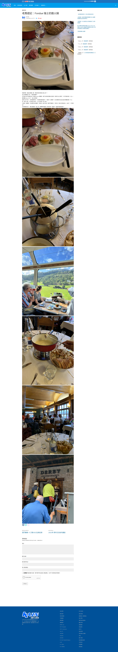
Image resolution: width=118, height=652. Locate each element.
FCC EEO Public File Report (65, 640)
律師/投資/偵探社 (82, 620)
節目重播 (31, 5)
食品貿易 (80, 626)
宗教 (80, 635)
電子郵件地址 (25, 561)
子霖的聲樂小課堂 (81, 31)
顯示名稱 (24, 556)
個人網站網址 (25, 567)
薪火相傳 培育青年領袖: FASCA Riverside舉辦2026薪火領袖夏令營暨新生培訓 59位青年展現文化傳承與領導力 (86, 27)
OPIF (61, 642)
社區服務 (80, 644)
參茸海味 (80, 646)
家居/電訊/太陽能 (82, 633)
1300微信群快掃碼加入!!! (89, 52)
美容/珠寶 (81, 613)
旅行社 (80, 629)
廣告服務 (61, 620)
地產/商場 (81, 631)
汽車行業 (80, 642)
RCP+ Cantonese (63, 629)
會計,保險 (80, 618)
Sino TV (61, 631)
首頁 (15, 5)
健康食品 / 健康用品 (82, 615)
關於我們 (61, 613)
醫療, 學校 (81, 622)
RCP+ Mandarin (63, 626)
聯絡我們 (86, 41)
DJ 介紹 (25, 5)
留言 (23, 543)
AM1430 (61, 635)
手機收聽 (61, 618)
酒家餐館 (80, 624)
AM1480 (61, 637)
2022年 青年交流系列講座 (56, 532)
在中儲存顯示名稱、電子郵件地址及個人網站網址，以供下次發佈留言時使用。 (41, 572)
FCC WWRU (62, 646)
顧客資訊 (43, 5)
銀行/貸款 (81, 637)
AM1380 (61, 633)
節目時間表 (20, 5)
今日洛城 (36, 5)
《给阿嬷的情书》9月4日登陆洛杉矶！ (85, 14)
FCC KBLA (62, 644)
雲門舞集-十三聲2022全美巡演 (32, 532)
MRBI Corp (62, 624)
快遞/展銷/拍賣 (82, 640)
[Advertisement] (59, 597)
